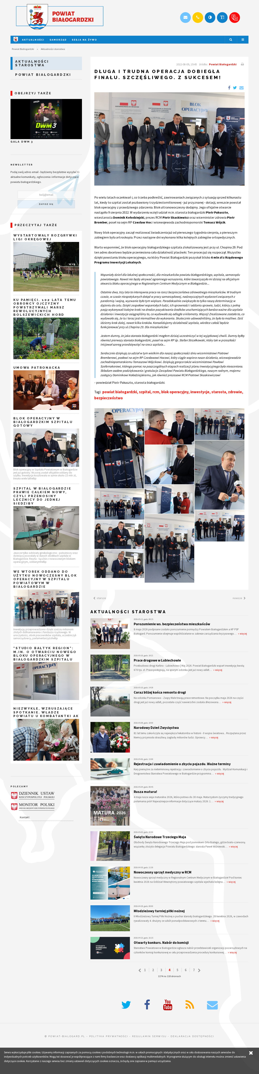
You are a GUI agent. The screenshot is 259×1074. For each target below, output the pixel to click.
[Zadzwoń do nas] (197, 17)
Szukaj (230, 40)
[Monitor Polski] (33, 807)
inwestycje (199, 391)
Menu (242, 40)
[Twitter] (126, 1005)
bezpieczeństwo (108, 397)
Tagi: (98, 392)
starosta (218, 391)
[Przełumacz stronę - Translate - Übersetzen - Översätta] (234, 17)
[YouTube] (167, 1005)
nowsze (237, 598)
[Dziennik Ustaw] (33, 795)
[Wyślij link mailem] (241, 88)
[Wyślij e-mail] (185, 17)
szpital (145, 391)
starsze (101, 598)
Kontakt (24, 817)
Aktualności (33, 39)
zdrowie (235, 391)
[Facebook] (147, 1005)
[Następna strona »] (199, 971)
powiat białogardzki (119, 391)
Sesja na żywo (84, 39)
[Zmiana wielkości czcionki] (222, 17)
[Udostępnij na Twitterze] (235, 88)
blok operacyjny (174, 391)
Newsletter (22, 164)
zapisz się (46, 204)
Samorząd (58, 39)
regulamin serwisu (149, 1036)
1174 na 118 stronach (169, 976)
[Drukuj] (242, 64)
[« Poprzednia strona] (139, 971)
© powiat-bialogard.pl (65, 1036)
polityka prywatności (108, 1036)
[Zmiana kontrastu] (210, 17)
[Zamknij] (251, 1053)
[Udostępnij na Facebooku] (229, 88)
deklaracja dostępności (192, 1036)
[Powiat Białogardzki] (15, 42)
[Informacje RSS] (190, 1005)
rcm (156, 391)
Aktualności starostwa (53, 48)
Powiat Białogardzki (23, 48)
